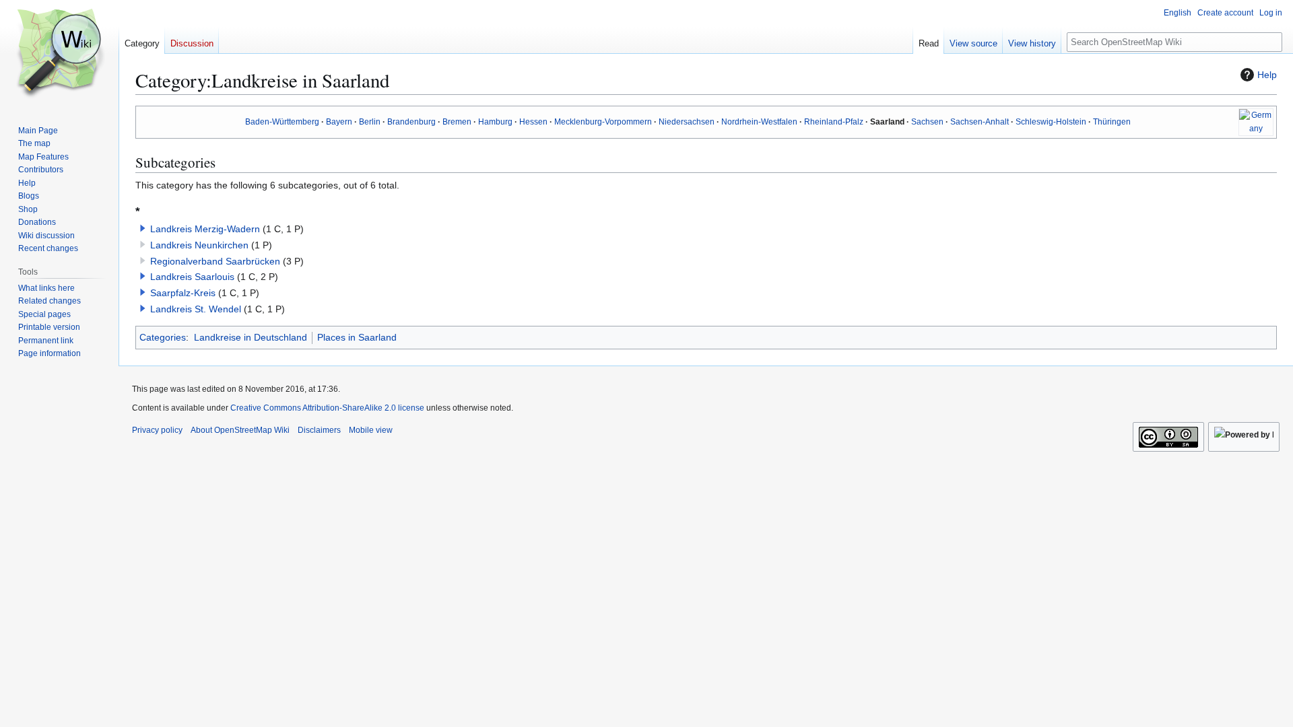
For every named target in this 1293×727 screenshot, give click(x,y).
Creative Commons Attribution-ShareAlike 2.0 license (327, 408)
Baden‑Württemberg (282, 122)
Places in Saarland (357, 337)
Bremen (456, 122)
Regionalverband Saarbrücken (215, 261)
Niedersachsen (687, 122)
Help (1267, 74)
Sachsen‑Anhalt (979, 122)
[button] (142, 228)
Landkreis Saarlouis (192, 276)
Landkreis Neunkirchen (199, 245)
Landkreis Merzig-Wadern (205, 228)
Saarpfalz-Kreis (183, 292)
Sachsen (927, 122)
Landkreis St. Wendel (195, 309)
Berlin (369, 122)
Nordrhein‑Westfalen (759, 122)
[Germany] (1255, 122)
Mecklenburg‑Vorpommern (603, 122)
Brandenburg (411, 122)
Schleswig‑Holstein (1051, 122)
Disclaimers (319, 430)
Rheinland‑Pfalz (833, 122)
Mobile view (371, 430)
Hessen (533, 122)
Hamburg (495, 122)
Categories (162, 337)
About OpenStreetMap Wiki (240, 430)
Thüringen (1112, 122)
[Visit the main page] (59, 54)
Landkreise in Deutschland (250, 337)
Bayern (339, 122)
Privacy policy (157, 430)
